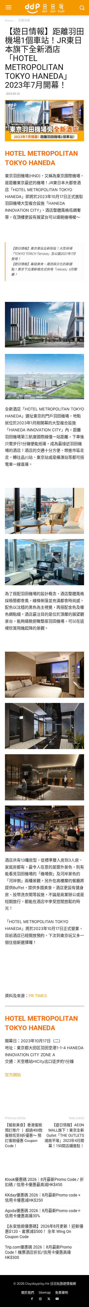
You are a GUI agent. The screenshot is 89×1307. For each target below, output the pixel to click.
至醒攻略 (24, 20)
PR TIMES (38, 995)
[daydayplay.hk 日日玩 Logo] (44, 7)
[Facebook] (32, 1299)
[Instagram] (40, 1299)
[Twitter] (49, 1299)
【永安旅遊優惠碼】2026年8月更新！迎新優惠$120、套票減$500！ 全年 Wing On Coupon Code (44, 1231)
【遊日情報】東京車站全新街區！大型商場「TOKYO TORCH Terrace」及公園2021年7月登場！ (43, 253)
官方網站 (13, 1074)
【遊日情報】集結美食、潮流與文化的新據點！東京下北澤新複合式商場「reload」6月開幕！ (44, 269)
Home (9, 20)
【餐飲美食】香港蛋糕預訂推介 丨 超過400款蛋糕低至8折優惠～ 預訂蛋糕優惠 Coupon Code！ (24, 1135)
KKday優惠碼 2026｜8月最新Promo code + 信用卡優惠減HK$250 (42, 1198)
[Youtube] (57, 1299)
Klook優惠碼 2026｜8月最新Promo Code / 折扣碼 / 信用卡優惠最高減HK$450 (44, 1182)
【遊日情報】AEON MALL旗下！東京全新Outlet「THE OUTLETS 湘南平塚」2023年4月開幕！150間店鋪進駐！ (64, 1135)
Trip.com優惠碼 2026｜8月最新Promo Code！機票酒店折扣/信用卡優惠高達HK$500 (38, 1252)
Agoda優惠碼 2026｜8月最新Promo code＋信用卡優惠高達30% (43, 1213)
